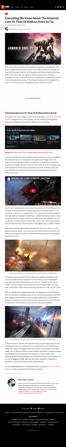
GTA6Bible (50, 424)
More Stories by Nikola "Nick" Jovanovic (30, 393)
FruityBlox (34, 424)
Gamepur (31, 419)
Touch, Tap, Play (25, 424)
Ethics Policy (26, 412)
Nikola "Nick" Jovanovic (16, 29)
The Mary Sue (16, 424)
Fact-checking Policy (37, 412)
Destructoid (24, 422)
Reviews (26, 7)
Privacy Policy (59, 412)
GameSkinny (43, 422)
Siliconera (52, 419)
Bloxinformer (42, 424)
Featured (17, 7)
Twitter (34, 408)
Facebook (26, 408)
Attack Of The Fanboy (42, 419)
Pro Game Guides (16, 419)
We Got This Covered (14, 422)
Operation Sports (53, 422)
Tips (22, 7)
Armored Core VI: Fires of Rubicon (14, 373)
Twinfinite (25, 419)
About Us (31, 6)
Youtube (41, 408)
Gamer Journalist (34, 422)
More (32, 7)
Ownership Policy (49, 412)
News (12, 7)
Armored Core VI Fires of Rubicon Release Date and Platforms (32, 152)
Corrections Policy (17, 412)
